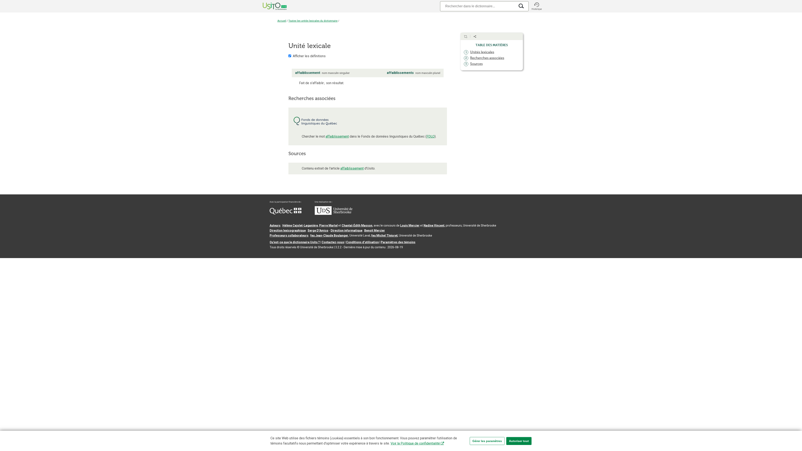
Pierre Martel (328, 225)
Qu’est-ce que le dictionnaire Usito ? (295, 242)
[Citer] (465, 36)
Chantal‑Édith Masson (357, 225)
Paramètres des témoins (398, 242)
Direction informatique (346, 230)
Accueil (281, 20)
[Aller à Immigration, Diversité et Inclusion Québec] (285, 213)
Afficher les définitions (309, 56)
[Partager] (475, 36)
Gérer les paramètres (487, 441)
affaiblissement (337, 136)
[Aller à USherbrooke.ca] (333, 213)
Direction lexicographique (288, 230)
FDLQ (430, 136)
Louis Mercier (410, 225)
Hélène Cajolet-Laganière (300, 225)
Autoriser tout (519, 441)
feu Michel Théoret (384, 235)
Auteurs (275, 225)
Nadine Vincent (434, 225)
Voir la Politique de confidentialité (415, 443)
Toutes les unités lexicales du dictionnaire (313, 20)
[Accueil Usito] (270, 6)
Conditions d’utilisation (362, 242)
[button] (536, 6)
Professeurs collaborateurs (289, 235)
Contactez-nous (333, 242)
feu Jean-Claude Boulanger (329, 235)
